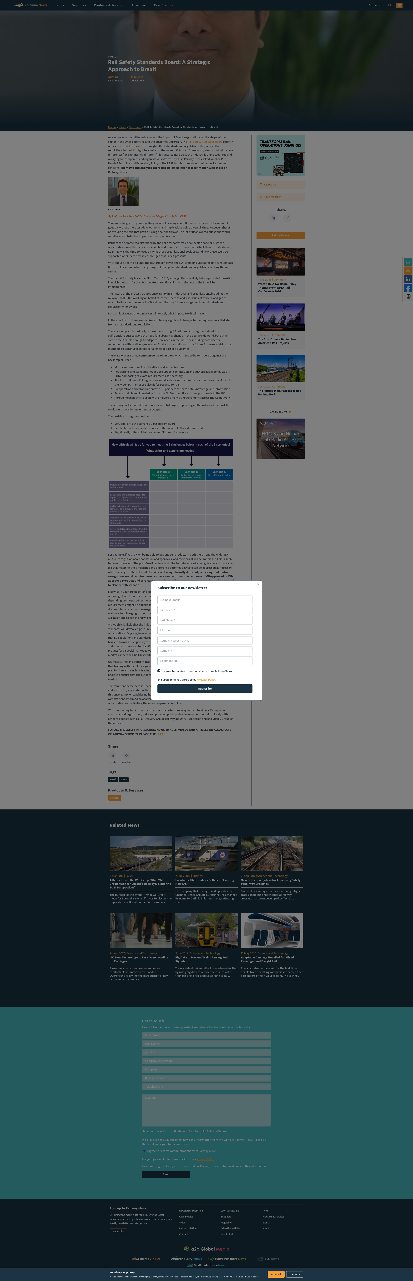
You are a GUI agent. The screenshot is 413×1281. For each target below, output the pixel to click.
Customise (295, 1274)
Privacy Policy (206, 679)
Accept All (276, 1274)
